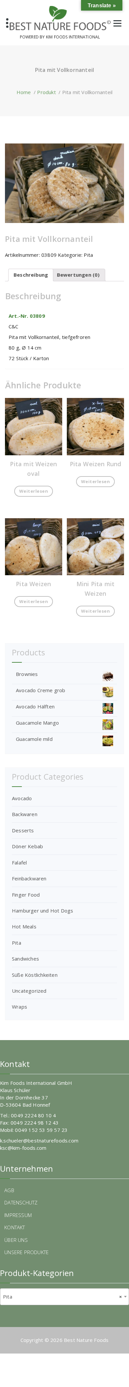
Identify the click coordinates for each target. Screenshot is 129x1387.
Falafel (19, 862)
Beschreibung (31, 274)
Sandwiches (25, 958)
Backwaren (24, 814)
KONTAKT (14, 1227)
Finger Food (26, 894)
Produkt (46, 92)
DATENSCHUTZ (20, 1202)
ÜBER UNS (16, 1240)
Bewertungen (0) (78, 274)
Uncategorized (29, 990)
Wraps (19, 1006)
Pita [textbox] (62, 1296)
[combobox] (64, 1296)
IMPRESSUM (18, 1215)
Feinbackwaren (29, 878)
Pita (88, 254)
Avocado (22, 798)
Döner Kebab (27, 846)
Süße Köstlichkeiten (35, 974)
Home (24, 92)
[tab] (30, 275)
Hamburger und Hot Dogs (42, 910)
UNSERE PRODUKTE (26, 1252)
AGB (9, 1190)
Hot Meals (24, 926)
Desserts (23, 830)
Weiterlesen (33, 491)
